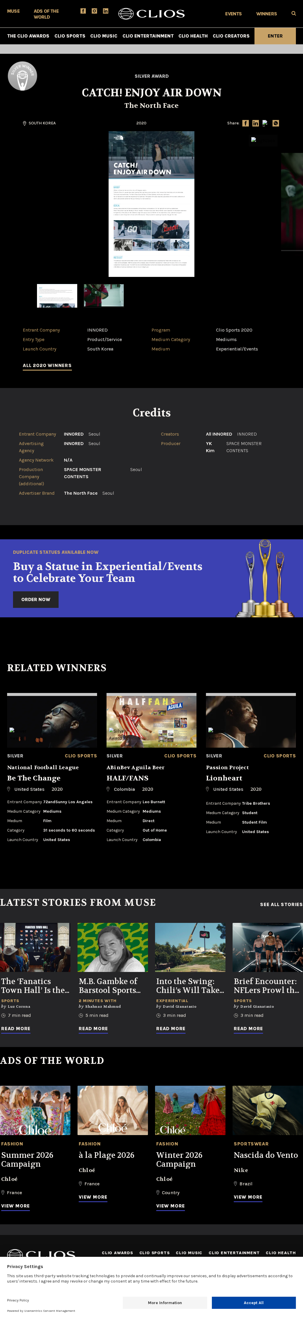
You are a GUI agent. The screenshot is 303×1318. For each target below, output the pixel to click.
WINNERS (266, 14)
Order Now (35, 599)
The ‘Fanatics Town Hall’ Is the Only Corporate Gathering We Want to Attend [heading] (33, 986)
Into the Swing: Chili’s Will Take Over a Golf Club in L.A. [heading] (188, 986)
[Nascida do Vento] (268, 1110)
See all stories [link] (281, 904)
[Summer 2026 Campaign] (35, 1110)
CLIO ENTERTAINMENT (148, 36)
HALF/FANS (128, 778)
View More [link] (15, 1206)
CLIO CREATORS (231, 36)
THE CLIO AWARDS (28, 36)
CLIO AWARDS (117, 1252)
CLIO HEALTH (193, 36)
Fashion (12, 1144)
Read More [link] (15, 1028)
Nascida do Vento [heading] (266, 1155)
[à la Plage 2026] (113, 1110)
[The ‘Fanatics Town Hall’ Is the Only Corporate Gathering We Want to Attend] (35, 947)
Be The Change (34, 778)
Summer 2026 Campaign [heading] (27, 1160)
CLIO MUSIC (103, 36)
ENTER (275, 36)
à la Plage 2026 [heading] (106, 1155)
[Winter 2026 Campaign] (190, 1110)
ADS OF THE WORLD (46, 14)
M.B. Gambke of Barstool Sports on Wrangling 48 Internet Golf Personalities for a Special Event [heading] (111, 986)
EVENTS (233, 14)
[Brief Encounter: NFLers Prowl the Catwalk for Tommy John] (268, 947)
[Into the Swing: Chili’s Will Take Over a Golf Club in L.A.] (190, 947)
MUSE (13, 11)
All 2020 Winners (47, 365)
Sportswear (251, 1144)
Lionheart (224, 778)
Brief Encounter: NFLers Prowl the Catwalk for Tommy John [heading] (266, 986)
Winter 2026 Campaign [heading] (179, 1160)
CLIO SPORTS (70, 36)
